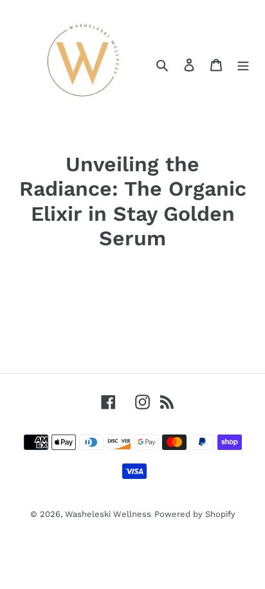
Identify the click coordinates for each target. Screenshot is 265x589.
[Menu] (243, 64)
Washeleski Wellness (108, 514)
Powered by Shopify (194, 514)
